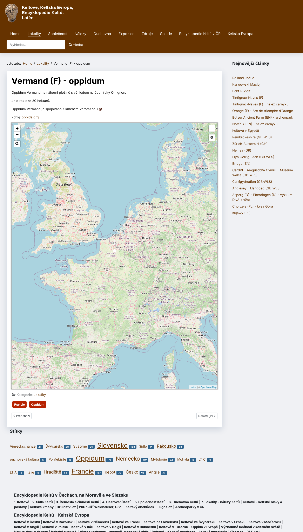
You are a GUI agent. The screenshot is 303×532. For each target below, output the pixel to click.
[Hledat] (17, 144)
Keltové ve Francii (126, 522)
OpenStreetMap (208, 387)
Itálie (30, 472)
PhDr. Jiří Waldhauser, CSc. (100, 507)
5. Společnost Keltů (150, 502)
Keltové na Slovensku (160, 522)
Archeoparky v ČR (189, 507)
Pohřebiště (57, 459)
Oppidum (37, 404)
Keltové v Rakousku (59, 522)
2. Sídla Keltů (42, 502)
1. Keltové (21, 502)
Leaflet (193, 387)
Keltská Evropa (240, 34)
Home (15, 34)
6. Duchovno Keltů (183, 502)
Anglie (154, 472)
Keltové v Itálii (82, 527)
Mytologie (159, 459)
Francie (19, 404)
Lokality (34, 34)
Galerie (166, 34)
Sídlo (143, 446)
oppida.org (30, 117)
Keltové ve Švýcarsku (198, 522)
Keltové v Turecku (173, 527)
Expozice (126, 34)
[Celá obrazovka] (212, 128)
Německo (128, 458)
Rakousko (166, 446)
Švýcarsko (54, 446)
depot (110, 472)
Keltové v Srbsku (231, 522)
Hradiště (52, 472)
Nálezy (80, 34)
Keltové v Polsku (55, 527)
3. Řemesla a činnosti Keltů (77, 502)
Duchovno (102, 34)
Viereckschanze (23, 446)
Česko (132, 472)
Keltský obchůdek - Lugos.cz (149, 507)
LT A (13, 472)
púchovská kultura (24, 459)
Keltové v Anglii (26, 527)
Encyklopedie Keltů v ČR (200, 34)
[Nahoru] (296, 524)
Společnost (57, 34)
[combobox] (36, 44)
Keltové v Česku (27, 522)
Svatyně (80, 446)
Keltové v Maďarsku (265, 522)
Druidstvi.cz (66, 507)
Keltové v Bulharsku (140, 527)
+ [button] (17, 128)
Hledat (78, 45)
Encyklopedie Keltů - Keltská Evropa (51, 515)
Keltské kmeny (42, 507)
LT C (202, 459)
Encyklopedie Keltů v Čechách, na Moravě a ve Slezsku (71, 495)
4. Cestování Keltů (117, 502)
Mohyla (183, 459)
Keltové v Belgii (108, 527)
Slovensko (112, 445)
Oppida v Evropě (204, 527)
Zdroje (147, 34)
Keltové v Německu (93, 522)
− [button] (17, 134)
